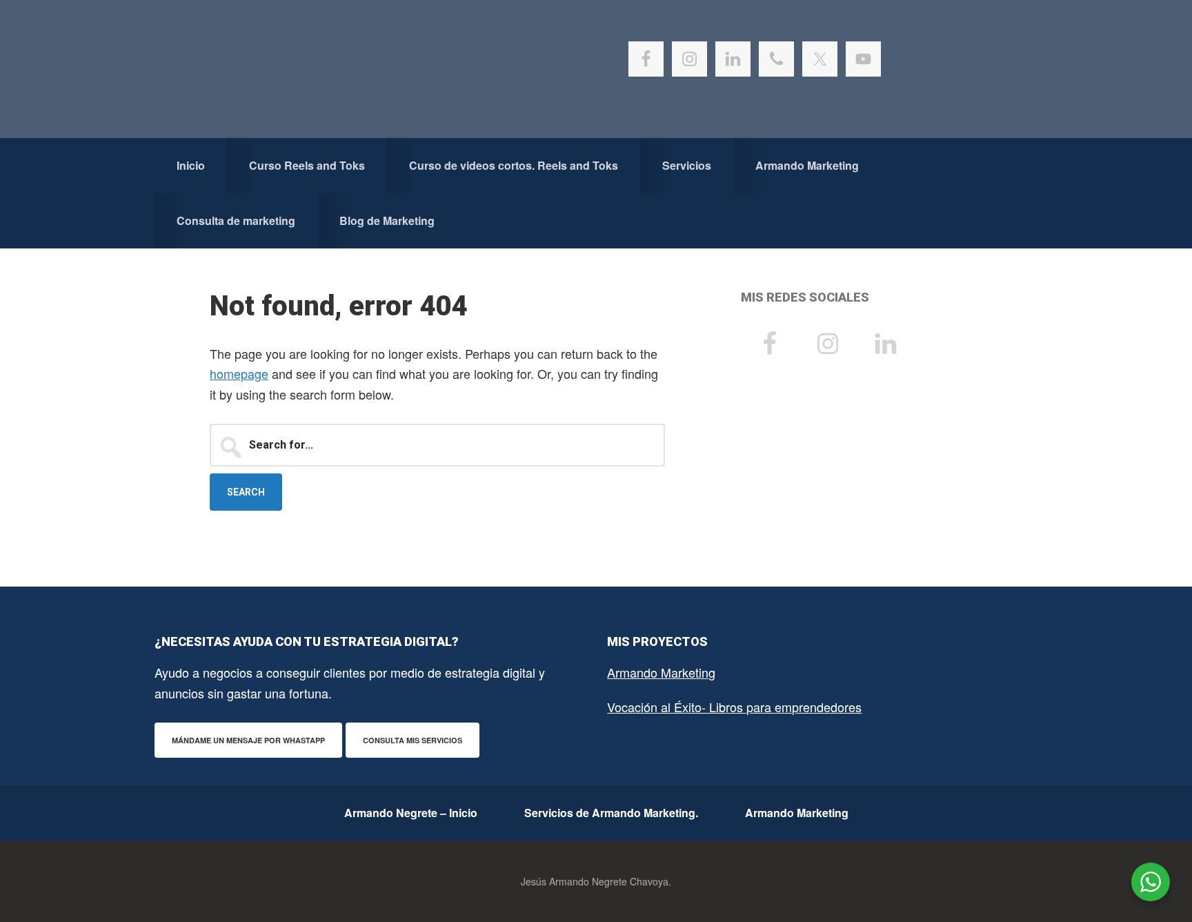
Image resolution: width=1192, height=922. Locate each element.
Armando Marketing (661, 672)
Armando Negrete (303, 69)
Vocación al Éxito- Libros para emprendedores (734, 707)
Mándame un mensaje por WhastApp (248, 740)
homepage (239, 373)
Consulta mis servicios (412, 740)
